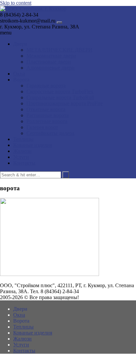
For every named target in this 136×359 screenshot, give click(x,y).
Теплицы (23, 139)
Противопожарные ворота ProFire (64, 103)
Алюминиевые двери (50, 67)
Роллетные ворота (46, 121)
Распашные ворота (47, 115)
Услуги (21, 157)
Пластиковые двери (48, 62)
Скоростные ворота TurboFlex (59, 91)
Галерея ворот (42, 127)
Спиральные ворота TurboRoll (60, 97)
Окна (19, 73)
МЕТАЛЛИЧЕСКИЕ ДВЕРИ (59, 50)
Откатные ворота (45, 109)
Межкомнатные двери (51, 56)
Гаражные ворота (46, 85)
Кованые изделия (32, 145)
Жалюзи (22, 151)
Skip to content (15, 3)
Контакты (24, 163)
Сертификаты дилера (50, 133)
